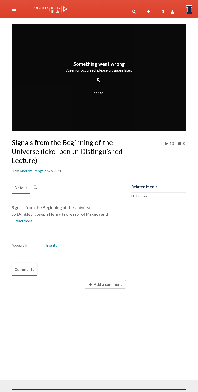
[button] (15, 9)
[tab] (21, 188)
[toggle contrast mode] (163, 11)
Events (51, 245)
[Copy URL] (99, 80)
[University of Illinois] (189, 10)
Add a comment (107, 284)
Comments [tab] (24, 269)
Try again (99, 92)
